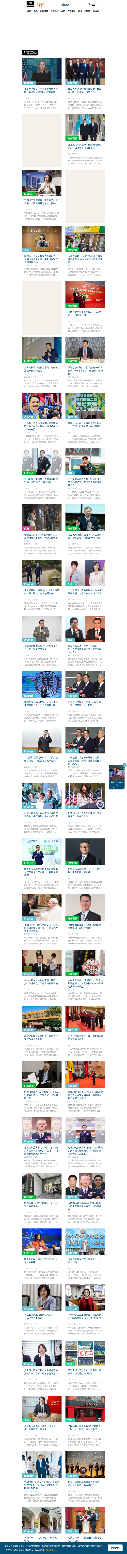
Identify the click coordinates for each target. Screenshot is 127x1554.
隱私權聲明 (51, 1549)
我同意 (115, 1548)
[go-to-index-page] (65, 4)
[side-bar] (99, 4)
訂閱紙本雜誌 (30, 4)
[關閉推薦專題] (125, 765)
